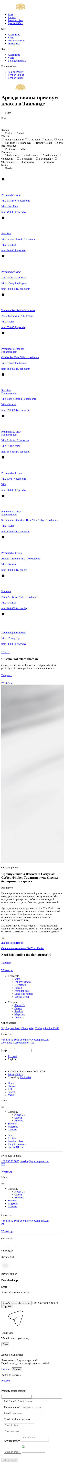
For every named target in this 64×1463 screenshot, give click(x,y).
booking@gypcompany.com (34, 1039)
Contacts (18, 1017)
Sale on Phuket (15, 71)
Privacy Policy (15, 1074)
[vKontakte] (13, 1047)
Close (5, 1344)
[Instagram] (3, 1047)
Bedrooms (7, 152)
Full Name (10, 1401)
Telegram (6, 675)
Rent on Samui (15, 77)
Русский (12, 1056)
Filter (8, 112)
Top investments (16, 40)
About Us (19, 1005)
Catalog (12, 1086)
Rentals (12, 17)
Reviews (18, 1120)
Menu (11, 1094)
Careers (18, 1008)
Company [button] (13, 1111)
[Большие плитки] (3, 176)
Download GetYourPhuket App (17, 1042)
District (5, 136)
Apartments (14, 34)
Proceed (5, 1380)
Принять (6, 1369)
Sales (10, 14)
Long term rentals (17, 60)
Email (7, 1413)
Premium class (15, 20)
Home (11, 1083)
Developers (14, 43)
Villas (11, 37)
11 (8, 652)
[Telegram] (8, 1047)
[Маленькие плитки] (3, 172)
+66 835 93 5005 (10, 1039)
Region (5, 130)
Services (18, 1011)
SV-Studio (25, 1077)
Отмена (17, 1369)
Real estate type (9, 145)
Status (4, 165)
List (10, 1089)
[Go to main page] (13, 8)
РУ (3, 1164)
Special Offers (15, 23)
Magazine (19, 1014)
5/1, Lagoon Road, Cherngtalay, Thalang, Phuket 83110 (30, 1028)
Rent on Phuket (16, 74)
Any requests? (12, 1440)
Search (11, 1092)
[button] (3, 1327)
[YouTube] (17, 1047)
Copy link (7, 1306)
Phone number (12, 1407)
